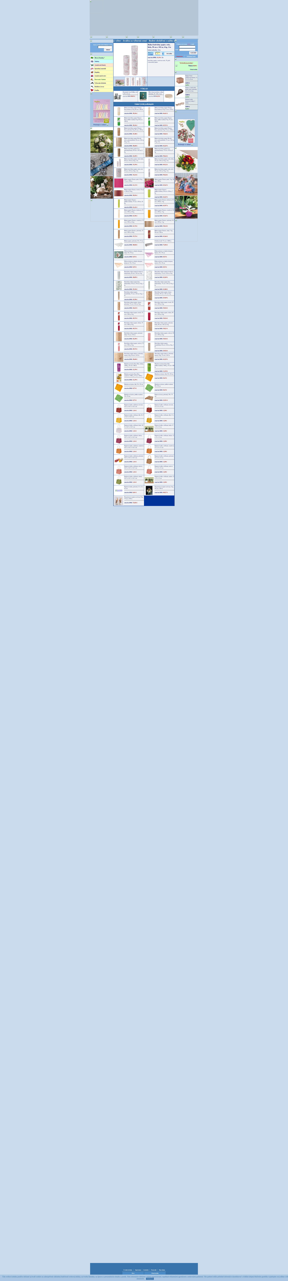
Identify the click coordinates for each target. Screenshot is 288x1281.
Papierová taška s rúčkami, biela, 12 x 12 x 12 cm (164, 426)
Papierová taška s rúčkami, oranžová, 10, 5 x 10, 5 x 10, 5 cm (134, 446)
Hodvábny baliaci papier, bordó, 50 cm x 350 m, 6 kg (164, 303)
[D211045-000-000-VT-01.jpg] (127, 85)
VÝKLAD (143, 88)
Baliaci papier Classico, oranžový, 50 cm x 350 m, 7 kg (164, 211)
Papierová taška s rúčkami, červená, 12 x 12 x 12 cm (164, 405)
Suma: (190, 65)
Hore (133, 1273)
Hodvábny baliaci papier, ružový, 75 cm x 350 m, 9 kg (134, 344)
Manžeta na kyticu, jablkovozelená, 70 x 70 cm (133, 395)
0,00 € (195, 66)
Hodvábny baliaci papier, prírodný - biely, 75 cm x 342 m (133, 334)
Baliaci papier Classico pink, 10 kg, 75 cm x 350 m (133, 180)
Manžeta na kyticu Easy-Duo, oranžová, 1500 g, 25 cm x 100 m (133, 374)
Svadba (97, 90)
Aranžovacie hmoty (100, 65)
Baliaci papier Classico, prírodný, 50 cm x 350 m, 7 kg (164, 221)
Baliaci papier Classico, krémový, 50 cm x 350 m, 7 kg (164, 200)
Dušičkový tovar (99, 87)
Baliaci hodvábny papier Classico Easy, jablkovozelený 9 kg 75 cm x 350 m (164, 119)
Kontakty (146, 1270)
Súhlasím (150, 1279)
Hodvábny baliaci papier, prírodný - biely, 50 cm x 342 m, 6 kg (164, 323)
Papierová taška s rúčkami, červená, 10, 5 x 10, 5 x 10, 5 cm (133, 405)
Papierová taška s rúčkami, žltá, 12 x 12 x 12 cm (164, 415)
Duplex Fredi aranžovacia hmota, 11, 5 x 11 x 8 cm (191, 77)
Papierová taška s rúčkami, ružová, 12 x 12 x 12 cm (164, 467)
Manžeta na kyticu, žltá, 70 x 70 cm (133, 384)
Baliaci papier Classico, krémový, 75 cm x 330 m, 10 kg (133, 211)
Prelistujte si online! (99, 125)
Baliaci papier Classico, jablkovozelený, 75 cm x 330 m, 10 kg (133, 201)
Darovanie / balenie (100, 79)
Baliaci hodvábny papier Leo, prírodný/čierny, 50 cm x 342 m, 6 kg (133, 150)
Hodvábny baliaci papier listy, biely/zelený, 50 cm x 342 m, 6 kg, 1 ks (134, 283)
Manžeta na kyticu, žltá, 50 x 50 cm (164, 374)
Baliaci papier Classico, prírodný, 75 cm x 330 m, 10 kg (133, 231)
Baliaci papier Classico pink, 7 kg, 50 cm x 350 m (164, 180)
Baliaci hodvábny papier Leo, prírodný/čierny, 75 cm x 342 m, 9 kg (164, 150)
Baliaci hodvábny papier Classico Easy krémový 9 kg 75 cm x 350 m (164, 108)
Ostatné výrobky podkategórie (144, 104)
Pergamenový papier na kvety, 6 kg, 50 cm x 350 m (164, 487)
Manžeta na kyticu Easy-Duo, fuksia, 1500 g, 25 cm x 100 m (134, 364)
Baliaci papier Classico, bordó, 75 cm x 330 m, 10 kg (134, 190)
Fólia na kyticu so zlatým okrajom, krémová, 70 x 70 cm (133, 262)
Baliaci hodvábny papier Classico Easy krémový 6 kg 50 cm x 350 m (133, 108)
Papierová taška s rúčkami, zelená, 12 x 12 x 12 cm (164, 477)
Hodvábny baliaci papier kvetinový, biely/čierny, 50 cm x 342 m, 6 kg (133, 272)
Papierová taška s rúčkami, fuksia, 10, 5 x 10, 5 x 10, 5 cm (133, 436)
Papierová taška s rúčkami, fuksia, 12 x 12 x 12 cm (164, 436)
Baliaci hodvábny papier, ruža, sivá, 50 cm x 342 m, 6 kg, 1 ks (133, 170)
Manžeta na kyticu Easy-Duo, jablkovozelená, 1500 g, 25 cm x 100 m (164, 365)
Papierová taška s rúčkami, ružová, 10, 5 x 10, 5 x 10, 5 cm (133, 467)
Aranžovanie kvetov (100, 76)
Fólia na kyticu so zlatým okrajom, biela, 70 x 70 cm (133, 252)
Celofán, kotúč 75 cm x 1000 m (163, 241)
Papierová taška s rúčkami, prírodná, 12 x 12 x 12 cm (164, 456)
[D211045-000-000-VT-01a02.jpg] (120, 85)
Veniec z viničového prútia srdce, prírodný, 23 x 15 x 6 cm (191, 89)
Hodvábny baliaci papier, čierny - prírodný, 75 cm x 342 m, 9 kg (133, 303)
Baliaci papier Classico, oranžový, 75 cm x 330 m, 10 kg (134, 221)
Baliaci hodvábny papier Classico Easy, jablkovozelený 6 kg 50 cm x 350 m (133, 119)
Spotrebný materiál (100, 69)
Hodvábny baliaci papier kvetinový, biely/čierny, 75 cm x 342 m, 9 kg (164, 272)
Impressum (138, 1270)
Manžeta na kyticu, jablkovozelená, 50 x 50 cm (164, 385)
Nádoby (97, 61)
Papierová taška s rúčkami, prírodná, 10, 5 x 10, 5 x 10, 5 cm (133, 456)
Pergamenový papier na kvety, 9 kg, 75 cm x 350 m (133, 497)
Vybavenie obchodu (100, 83)
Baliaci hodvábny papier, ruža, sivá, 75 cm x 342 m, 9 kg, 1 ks (164, 170)
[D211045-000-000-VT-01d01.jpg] (132, 85)
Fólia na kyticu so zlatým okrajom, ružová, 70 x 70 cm (164, 262)
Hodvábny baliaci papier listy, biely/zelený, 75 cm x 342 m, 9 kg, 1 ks (164, 283)
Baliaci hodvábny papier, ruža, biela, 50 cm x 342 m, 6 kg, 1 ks (133, 159)
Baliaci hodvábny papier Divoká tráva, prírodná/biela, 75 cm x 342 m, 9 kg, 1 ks (164, 140)
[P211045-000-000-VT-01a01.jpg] (138, 85)
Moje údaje (162, 1270)
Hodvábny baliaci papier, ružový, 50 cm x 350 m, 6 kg (164, 334)
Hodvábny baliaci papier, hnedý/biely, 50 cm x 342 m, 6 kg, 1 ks (164, 344)
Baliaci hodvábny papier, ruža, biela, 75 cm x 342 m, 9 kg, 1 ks (164, 159)
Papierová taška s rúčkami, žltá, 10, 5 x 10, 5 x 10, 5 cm (134, 415)
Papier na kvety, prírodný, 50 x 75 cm (164, 395)
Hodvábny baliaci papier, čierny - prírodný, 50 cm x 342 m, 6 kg (163, 293)
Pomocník (153, 1270)
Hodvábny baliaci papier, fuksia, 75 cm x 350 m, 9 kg (133, 323)
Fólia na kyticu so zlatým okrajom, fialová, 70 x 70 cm (164, 252)
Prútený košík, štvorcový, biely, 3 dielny (190, 101)
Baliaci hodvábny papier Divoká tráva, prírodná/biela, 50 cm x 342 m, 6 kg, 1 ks (134, 140)
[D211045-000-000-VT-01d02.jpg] (145, 85)
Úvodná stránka (127, 1270)
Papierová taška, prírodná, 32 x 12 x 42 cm (133, 487)
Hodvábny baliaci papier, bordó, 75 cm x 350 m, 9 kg (133, 313)
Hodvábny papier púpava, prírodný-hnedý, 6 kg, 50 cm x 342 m (133, 354)
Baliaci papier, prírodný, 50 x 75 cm (133, 241)
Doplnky (97, 72)
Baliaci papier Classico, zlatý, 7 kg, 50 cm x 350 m (164, 231)
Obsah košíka (193, 69)
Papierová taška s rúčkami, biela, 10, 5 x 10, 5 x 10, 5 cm (133, 426)
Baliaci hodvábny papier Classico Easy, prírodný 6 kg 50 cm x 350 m (133, 129)
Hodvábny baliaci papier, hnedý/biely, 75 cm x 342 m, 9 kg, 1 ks (133, 293)
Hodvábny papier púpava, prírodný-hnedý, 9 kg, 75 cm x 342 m (164, 354)
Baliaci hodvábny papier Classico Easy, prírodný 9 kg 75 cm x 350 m (164, 129)
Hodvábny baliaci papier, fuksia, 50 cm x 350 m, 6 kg (164, 313)
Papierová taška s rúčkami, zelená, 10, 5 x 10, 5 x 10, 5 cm (133, 477)
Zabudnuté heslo (191, 56)
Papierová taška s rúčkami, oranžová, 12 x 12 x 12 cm (164, 446)
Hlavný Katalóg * (100, 58)
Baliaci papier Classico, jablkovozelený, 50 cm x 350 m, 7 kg (164, 191)
